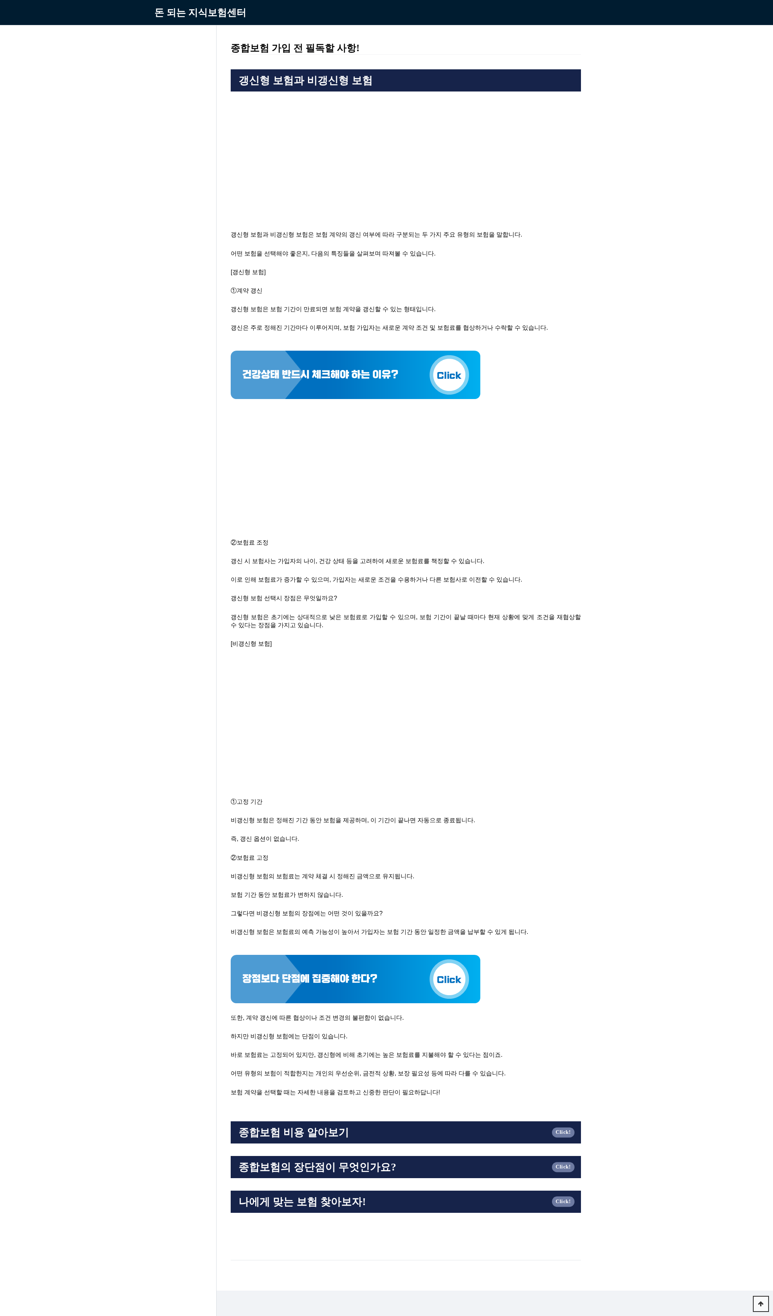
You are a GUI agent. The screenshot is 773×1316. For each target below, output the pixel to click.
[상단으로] (761, 1304)
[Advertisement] (406, 156)
